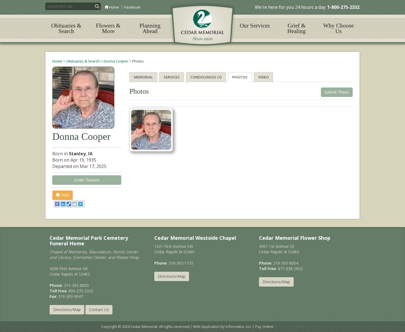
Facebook (132, 7)
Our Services (255, 25)
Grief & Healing (296, 28)
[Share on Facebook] (57, 204)
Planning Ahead (150, 28)
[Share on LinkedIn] (63, 204)
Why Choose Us (338, 28)
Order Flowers (86, 180)
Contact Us (99, 309)
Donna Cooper (116, 61)
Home (113, 7)
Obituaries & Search (66, 28)
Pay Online (264, 326)
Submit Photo (337, 92)
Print (64, 195)
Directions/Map (67, 309)
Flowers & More (108, 28)
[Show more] (80, 204)
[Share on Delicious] (69, 204)
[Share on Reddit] (75, 204)
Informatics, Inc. (239, 326)
